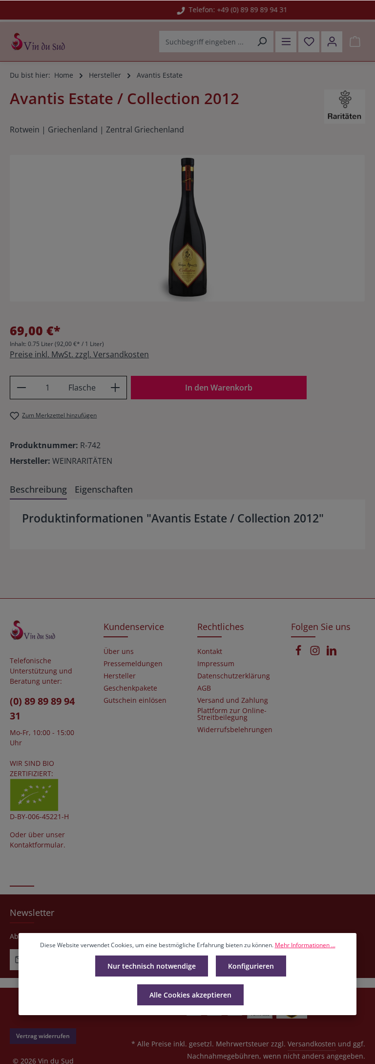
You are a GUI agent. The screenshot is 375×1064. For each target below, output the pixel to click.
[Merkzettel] (308, 41)
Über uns (119, 651)
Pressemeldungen (133, 663)
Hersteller (120, 676)
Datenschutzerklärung (233, 676)
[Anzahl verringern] (21, 387)
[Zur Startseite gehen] (38, 41)
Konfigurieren (251, 966)
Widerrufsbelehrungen (234, 729)
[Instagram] (316, 653)
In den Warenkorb (218, 387)
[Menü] (285, 41)
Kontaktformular (36, 844)
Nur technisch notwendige (151, 966)
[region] (187, 228)
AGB (204, 688)
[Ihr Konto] (331, 41)
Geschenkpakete (130, 688)
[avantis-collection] (187, 228)
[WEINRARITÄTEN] (344, 106)
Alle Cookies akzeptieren (190, 994)
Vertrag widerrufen (43, 1036)
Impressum (215, 663)
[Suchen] (261, 41)
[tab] (38, 489)
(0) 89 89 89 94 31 (42, 708)
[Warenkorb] (354, 41)
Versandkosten (312, 1043)
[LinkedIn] (331, 653)
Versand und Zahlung (232, 700)
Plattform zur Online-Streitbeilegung (232, 714)
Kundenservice (134, 626)
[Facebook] (299, 653)
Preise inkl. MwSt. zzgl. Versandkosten (79, 354)
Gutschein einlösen (135, 700)
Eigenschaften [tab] (104, 489)
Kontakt (209, 651)
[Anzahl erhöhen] (115, 387)
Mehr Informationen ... (305, 945)
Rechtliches (220, 626)
